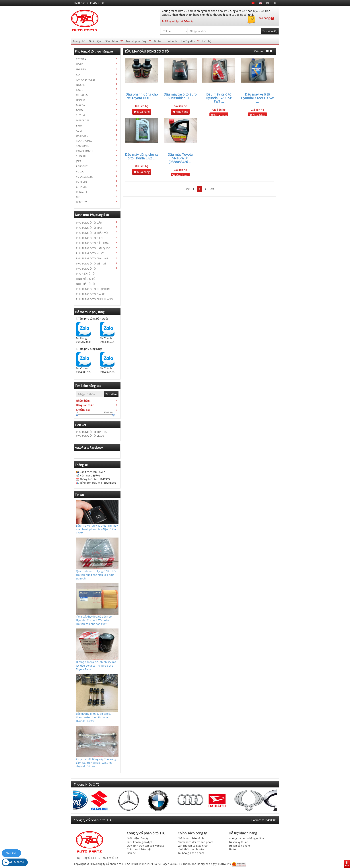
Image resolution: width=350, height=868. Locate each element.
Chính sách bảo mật (139, 849)
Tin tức (158, 41)
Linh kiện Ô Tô (109, 858)
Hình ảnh (171, 41)
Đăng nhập (171, 21)
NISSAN (80, 84)
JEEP (78, 161)
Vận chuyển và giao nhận (193, 845)
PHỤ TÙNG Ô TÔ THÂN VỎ (92, 233)
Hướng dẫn (188, 41)
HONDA (80, 100)
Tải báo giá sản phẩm (191, 853)
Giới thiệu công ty (137, 838)
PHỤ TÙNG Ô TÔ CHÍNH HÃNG (94, 299)
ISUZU (79, 90)
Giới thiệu (95, 41)
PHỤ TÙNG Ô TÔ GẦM (89, 222)
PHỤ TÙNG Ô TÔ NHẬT (90, 253)
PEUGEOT (82, 166)
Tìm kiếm (268, 31)
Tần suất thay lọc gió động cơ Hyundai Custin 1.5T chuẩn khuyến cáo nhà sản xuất (94, 620)
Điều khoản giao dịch (140, 842)
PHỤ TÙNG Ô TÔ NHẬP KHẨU (93, 289)
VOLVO (80, 171)
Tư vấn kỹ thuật (238, 842)
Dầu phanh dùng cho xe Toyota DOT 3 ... (142, 96)
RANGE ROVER (85, 151)
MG (78, 197)
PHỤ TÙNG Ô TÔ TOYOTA (91, 432)
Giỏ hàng (266, 18)
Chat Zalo (11, 853)
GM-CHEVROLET (85, 79)
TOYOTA (81, 59)
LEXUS (79, 64)
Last (212, 188)
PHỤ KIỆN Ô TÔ (85, 273)
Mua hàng (143, 112)
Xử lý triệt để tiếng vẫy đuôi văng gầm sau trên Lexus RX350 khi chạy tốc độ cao (96, 762)
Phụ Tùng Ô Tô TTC (87, 858)
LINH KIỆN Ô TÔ (85, 279)
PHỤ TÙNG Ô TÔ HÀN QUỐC (93, 248)
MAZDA (80, 105)
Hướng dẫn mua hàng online (246, 838)
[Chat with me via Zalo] (83, 328)
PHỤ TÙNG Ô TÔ (86, 268)
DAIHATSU (82, 135)
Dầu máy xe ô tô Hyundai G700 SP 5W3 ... (219, 98)
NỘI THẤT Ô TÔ (85, 284)
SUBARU (81, 156)
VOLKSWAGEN (84, 176)
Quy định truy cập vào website (145, 845)
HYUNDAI (81, 69)
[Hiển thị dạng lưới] (271, 51)
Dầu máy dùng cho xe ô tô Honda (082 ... (141, 156)
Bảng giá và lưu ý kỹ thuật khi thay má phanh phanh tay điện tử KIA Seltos (97, 529)
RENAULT (81, 192)
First (187, 188)
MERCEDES (82, 120)
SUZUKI (80, 115)
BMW (79, 125)
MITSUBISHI (83, 95)
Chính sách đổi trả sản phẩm (195, 842)
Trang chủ (79, 41)
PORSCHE (82, 181)
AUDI (79, 130)
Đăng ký (188, 21)
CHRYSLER (82, 186)
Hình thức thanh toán (191, 849)
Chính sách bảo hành (191, 838)
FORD (79, 110)
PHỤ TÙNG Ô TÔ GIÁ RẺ (90, 294)
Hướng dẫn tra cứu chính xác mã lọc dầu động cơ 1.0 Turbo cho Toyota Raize (96, 665)
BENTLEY (81, 202)
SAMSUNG (82, 146)
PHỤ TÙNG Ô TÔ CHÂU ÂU (92, 258)
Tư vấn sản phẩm (239, 845)
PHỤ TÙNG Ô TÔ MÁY (89, 227)
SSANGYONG (84, 141)
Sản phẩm (111, 41)
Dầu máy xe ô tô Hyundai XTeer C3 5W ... (257, 98)
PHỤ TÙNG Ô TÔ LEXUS (90, 435)
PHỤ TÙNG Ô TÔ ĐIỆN (89, 238)
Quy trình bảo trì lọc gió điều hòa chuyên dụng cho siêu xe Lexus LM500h (96, 574)
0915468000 (16, 862)
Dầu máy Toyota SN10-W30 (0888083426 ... (180, 158)
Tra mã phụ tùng (136, 41)
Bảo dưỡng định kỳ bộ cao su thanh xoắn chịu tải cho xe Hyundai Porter (93, 717)
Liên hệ (206, 41)
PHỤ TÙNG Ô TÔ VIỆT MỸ (91, 263)
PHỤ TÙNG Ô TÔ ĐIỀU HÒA (92, 243)
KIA (78, 74)
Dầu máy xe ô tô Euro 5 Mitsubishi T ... (180, 96)
